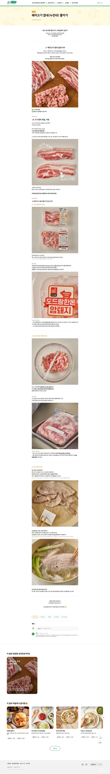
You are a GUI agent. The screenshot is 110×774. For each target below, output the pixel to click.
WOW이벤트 (75, 3)
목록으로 (55, 748)
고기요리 (35, 617)
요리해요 (67, 3)
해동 (50, 617)
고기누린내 (65, 617)
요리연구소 (59, 3)
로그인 (98, 3)
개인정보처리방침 (15, 763)
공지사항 (28, 763)
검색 (102, 3)
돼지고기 (43, 617)
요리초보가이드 (51, 3)
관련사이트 (93, 764)
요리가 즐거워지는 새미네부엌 (38, 3)
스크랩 (34, 659)
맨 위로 (101, 769)
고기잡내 (56, 617)
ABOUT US (22, 763)
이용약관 (9, 763)
